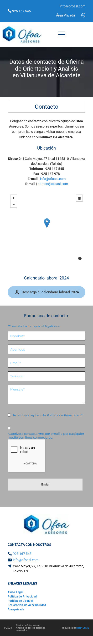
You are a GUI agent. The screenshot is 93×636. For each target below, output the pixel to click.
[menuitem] (15, 592)
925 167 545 (54, 169)
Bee (78, 627)
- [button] (13, 204)
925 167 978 (50, 174)
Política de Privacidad (64, 415)
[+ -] (47, 228)
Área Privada (65, 15)
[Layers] (79, 198)
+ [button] (13, 198)
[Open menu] (61, 34)
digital (84, 627)
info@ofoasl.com (53, 179)
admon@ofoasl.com (53, 184)
